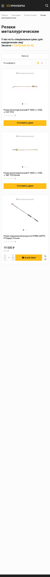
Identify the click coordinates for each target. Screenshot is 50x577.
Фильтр (25, 56)
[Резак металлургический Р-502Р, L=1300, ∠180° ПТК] (25, 152)
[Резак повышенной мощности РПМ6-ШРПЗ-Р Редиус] (25, 215)
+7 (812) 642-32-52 (22, 45)
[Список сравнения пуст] (34, 6)
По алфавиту (9, 63)
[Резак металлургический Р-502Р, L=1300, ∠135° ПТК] (25, 89)
